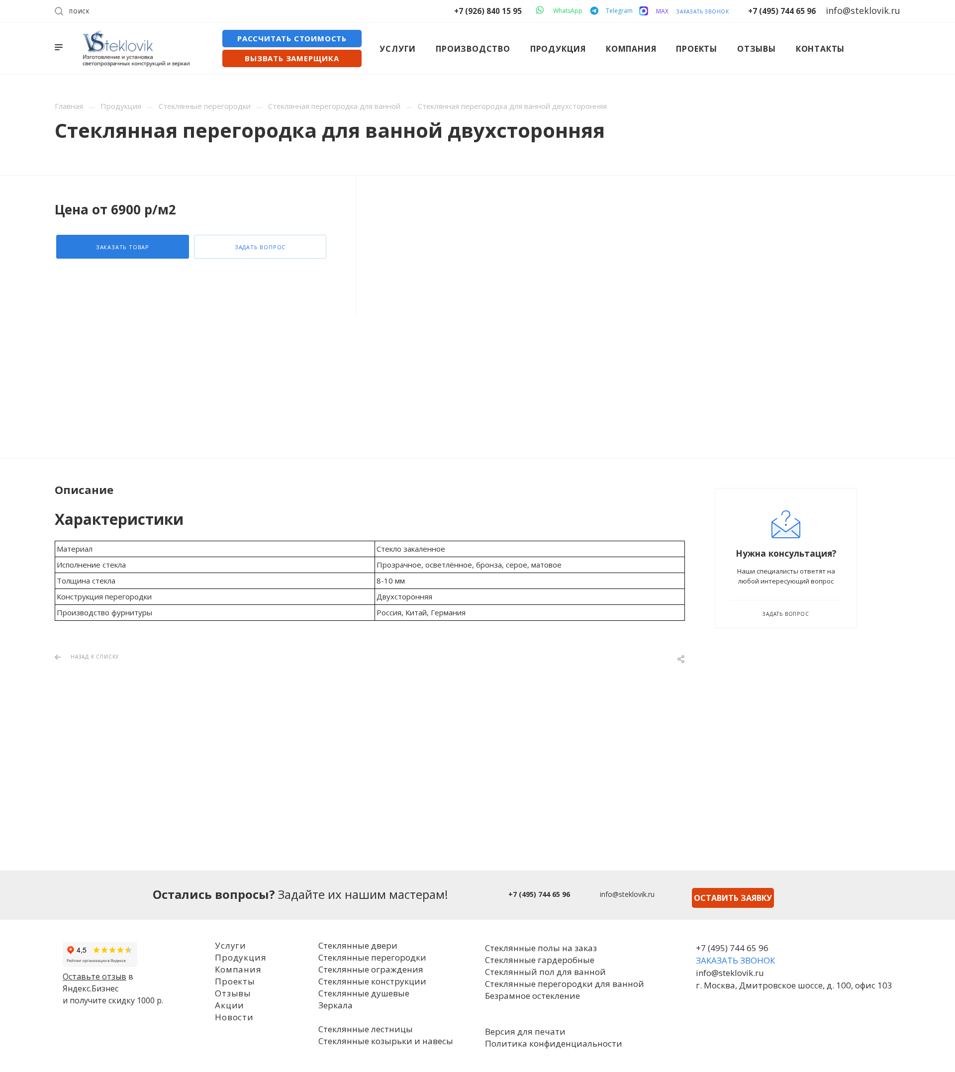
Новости (234, 1017)
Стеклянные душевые (363, 993)
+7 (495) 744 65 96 (782, 11)
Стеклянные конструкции (372, 981)
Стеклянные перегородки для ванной (564, 983)
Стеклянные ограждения (370, 969)
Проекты (235, 981)
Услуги (230, 945)
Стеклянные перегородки (372, 957)
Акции (229, 1005)
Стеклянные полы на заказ (541, 948)
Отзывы (233, 993)
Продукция (240, 957)
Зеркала (335, 1005)
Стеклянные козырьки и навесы (385, 1041)
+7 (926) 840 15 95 (488, 11)
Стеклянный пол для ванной (545, 971)
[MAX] (644, 11)
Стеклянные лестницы (365, 1029)
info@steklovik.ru (627, 894)
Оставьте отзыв (94, 976)
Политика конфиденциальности (553, 1043)
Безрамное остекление (532, 995)
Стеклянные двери (357, 945)
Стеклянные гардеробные (539, 960)
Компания (238, 969)
